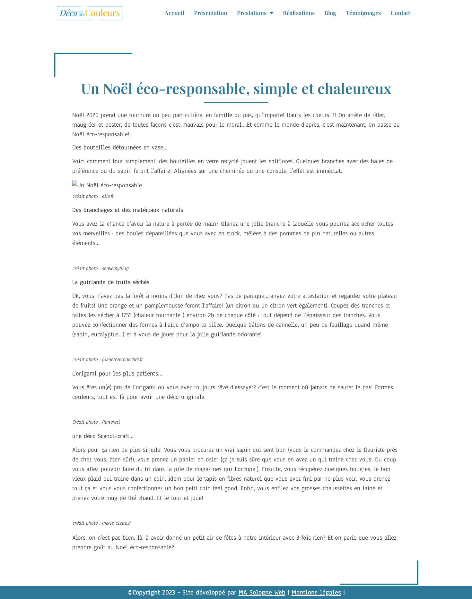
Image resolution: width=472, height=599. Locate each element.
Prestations (252, 13)
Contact (400, 13)
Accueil (174, 13)
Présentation (210, 13)
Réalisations (299, 13)
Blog (330, 13)
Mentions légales (316, 592)
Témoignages (363, 13)
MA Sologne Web (262, 592)
